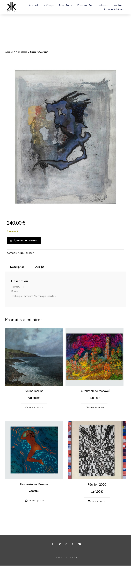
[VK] (80, 544)
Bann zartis (65, 5)
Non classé (21, 52)
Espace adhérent (114, 9)
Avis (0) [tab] (40, 267)
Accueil (33, 5)
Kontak (118, 5)
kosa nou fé (84, 5)
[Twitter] (60, 544)
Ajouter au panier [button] (35, 407)
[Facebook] (53, 544)
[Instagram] (67, 544)
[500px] (73, 544)
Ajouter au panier (25, 240)
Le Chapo (48, 5)
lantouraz (103, 5)
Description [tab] (17, 267)
